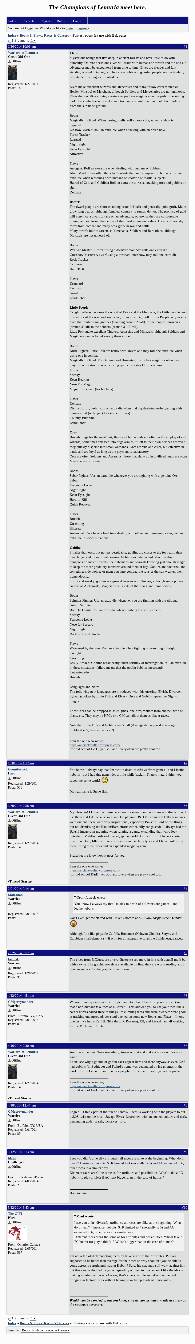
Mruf (12, 1158)
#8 (185, 1105)
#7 (185, 1046)
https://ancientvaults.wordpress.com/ (95, 745)
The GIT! (15, 1214)
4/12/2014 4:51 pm (21, 995)
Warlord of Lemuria (23, 53)
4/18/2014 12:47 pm (22, 1105)
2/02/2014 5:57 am (21, 953)
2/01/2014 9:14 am (21, 889)
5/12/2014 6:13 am (21, 1152)
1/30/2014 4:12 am (21, 763)
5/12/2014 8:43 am (21, 1207)
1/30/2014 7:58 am (21, 806)
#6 (185, 995)
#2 (185, 763)
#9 (185, 1152)
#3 (185, 806)
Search (29, 21)
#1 (185, 46)
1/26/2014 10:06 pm (22, 46)
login (69, 28)
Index (12, 21)
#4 (185, 889)
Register (46, 21)
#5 (185, 953)
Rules (61, 21)
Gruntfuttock (18, 769)
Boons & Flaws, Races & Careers (44, 35)
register (83, 28)
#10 (184, 1207)
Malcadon (15, 895)
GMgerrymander (20, 1002)
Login (77, 21)
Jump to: (14, 1330)
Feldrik (13, 959)
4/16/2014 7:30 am (21, 1046)
